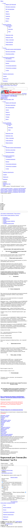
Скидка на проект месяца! (7, 188)
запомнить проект (11, 502)
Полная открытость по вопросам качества (12, 409)
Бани (9, 31)
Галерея (5, 76)
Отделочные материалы (11, 65)
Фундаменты (9, 58)
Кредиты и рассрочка (10, 51)
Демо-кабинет (14, 85)
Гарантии (8, 16)
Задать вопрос (4, 502)
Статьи (7, 70)
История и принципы (10, 6)
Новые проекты (9, 44)
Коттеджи (10, 29)
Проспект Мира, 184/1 (9, 99)
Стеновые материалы (10, 61)
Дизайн (4, 222)
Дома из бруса (9, 25)
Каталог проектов (7, 24)
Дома (9, 26)
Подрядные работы (10, 53)
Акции (7, 11)
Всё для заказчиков (10, 9)
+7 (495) (5, 95)
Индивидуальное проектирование (13, 49)
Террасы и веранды (5, 428)
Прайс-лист (5, 78)
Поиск (2, 86)
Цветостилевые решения (6, 435)
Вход (2, 85)
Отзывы (7, 18)
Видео (7, 21)
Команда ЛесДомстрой (11, 4)
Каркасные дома (9, 35)
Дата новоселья (14, 501)
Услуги (4, 48)
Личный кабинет (7, 85)
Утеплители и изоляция (11, 68)
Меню (2, 1)
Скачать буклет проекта (6, 193)
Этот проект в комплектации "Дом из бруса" (10, 213)
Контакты (5, 81)
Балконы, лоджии (4, 416)
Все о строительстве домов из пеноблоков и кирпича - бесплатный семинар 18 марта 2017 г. (13, 397)
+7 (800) (13, 95)
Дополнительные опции (8, 223)
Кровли (7, 63)
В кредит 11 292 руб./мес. (7, 470)
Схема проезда (18, 521)
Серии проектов (9, 42)
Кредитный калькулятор (7, 472)
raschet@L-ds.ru (4, 98)
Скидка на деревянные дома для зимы (16, 189)
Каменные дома (9, 37)
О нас (4, 3)
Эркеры (2, 418)
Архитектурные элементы (9, 221)
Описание (5, 217)
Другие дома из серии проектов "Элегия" (10, 215)
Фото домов (3, 433)
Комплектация (6, 218)
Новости (8, 13)
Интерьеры (3, 430)
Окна (2, 426)
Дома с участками (10, 39)
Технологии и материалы (8, 57)
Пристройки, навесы (5, 421)
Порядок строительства (8, 73)
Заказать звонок (4, 97)
